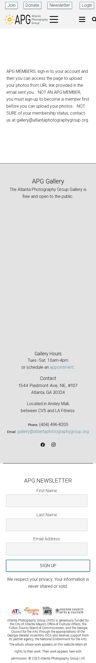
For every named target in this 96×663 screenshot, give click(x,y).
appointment (62, 367)
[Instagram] (53, 444)
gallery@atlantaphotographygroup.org (53, 431)
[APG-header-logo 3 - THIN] (26, 19)
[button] (54, 19)
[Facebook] (42, 444)
